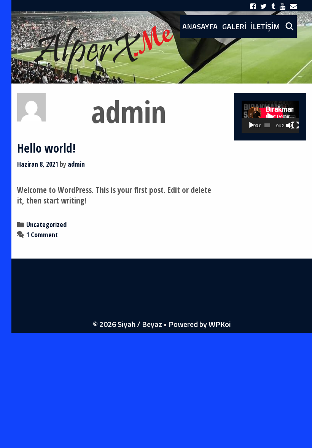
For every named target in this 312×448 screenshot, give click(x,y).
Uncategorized (46, 224)
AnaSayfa (200, 26)
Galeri (234, 26)
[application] (270, 117)
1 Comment (42, 234)
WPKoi (220, 324)
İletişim (265, 26)
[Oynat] (251, 125)
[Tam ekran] (295, 125)
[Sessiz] (289, 125)
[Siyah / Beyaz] (103, 48)
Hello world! (46, 148)
